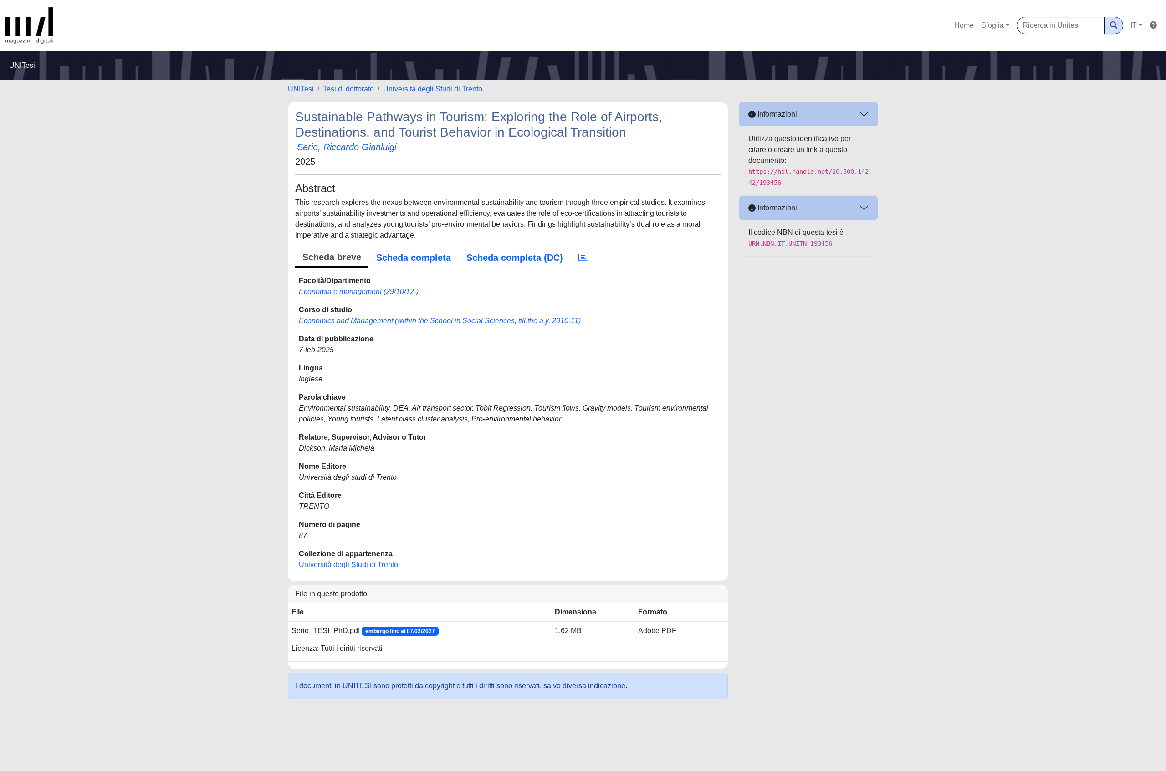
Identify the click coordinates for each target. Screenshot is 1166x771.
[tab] (583, 257)
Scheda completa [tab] (413, 258)
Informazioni (776, 114)
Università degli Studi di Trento (432, 89)
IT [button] (1133, 25)
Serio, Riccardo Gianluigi (346, 147)
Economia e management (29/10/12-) (359, 291)
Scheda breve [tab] (331, 257)
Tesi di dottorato (348, 89)
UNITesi (301, 89)
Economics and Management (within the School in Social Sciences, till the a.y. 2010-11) (440, 321)
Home (964, 25)
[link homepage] (33, 25)
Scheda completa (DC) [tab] (514, 258)
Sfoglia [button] (992, 25)
